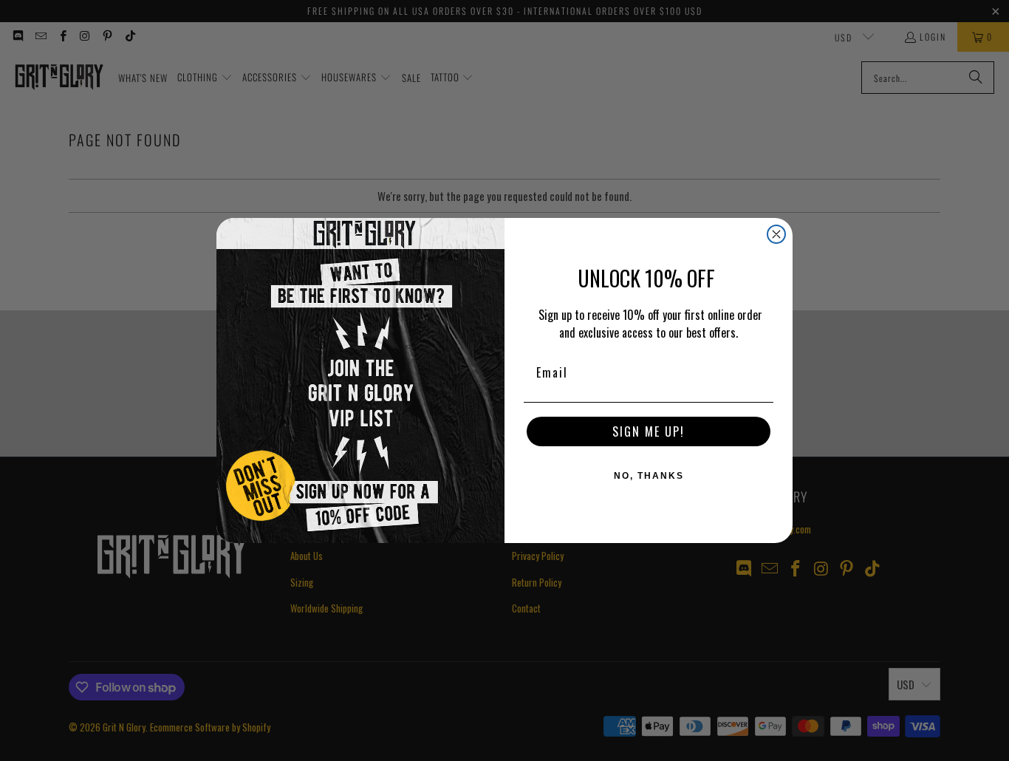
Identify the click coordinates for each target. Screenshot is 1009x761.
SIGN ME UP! (648, 431)
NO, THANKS (649, 476)
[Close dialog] (776, 234)
